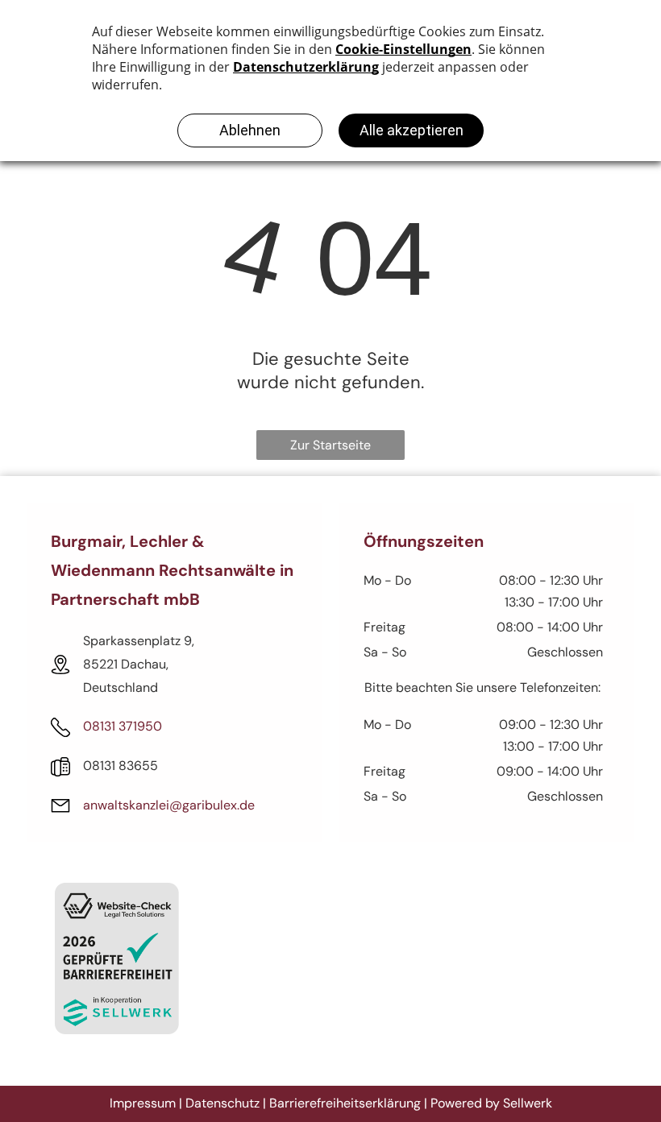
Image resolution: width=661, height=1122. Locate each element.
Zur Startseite (330, 445)
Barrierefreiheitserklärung (345, 1103)
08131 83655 (120, 765)
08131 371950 (122, 726)
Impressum (143, 1103)
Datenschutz (222, 1103)
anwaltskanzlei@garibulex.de (169, 805)
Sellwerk (527, 1103)
